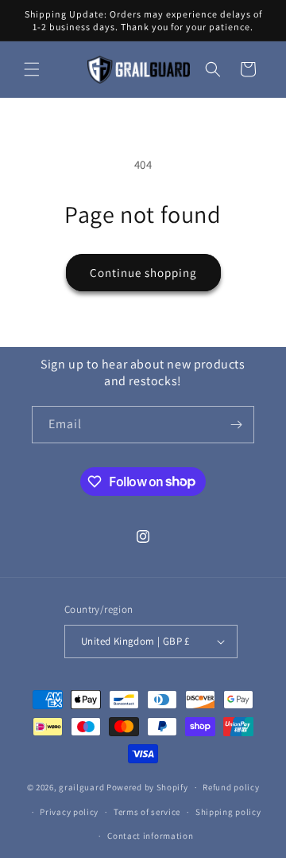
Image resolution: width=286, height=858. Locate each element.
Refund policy (231, 787)
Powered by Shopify (147, 787)
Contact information (150, 835)
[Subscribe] (235, 424)
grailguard (81, 787)
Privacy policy (69, 811)
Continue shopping (143, 272)
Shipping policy (228, 811)
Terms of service (147, 811)
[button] (31, 69)
